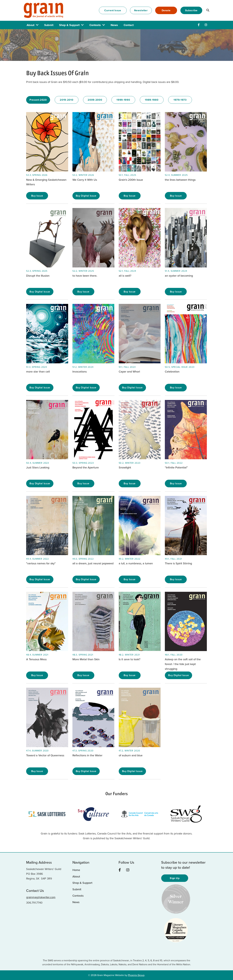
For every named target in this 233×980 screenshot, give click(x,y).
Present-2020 (38, 100)
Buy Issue (37, 196)
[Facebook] (199, 25)
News (114, 25)
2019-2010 (66, 100)
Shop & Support (69, 25)
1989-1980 (151, 100)
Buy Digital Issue (86, 196)
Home (76, 870)
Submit (48, 25)
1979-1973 (180, 100)
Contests (95, 25)
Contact (129, 25)
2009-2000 (95, 100)
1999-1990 (123, 100)
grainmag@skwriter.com (40, 897)
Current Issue (112, 10)
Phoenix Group (136, 975)
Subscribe (191, 10)
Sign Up (175, 878)
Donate (166, 10)
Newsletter (141, 10)
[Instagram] (206, 25)
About (30, 25)
